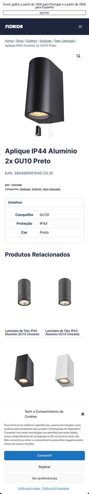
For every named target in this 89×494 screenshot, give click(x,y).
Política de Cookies (29, 488)
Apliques (25, 189)
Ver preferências (44, 478)
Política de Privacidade (55, 488)
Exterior (36, 189)
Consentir (44, 455)
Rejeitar (45, 467)
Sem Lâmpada (51, 189)
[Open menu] (80, 26)
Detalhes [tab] (15, 202)
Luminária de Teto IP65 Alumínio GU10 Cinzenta (22, 332)
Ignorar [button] (44, 12)
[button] (83, 414)
